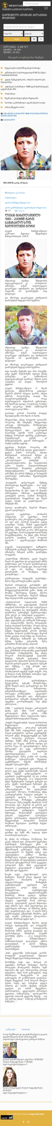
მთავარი (13, 57)
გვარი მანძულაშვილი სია (18, 203)
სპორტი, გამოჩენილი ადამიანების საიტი (24, 103)
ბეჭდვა (21, 210)
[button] (49, 126)
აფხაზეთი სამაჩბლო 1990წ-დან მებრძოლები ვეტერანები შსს (25, 87)
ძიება (16, 39)
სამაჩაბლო (9, 120)
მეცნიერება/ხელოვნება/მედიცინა (21, 98)
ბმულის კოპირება (16, 193)
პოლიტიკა (9, 93)
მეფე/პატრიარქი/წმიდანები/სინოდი (22, 68)
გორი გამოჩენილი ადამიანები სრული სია (25, 207)
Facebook (25, 1029)
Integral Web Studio (37, 1114)
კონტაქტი (11, 1029)
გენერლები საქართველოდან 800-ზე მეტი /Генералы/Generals (23, 73)
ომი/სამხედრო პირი (14, 107)
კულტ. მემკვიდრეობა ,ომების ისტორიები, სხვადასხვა (23, 80)
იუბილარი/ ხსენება (32, 57)
